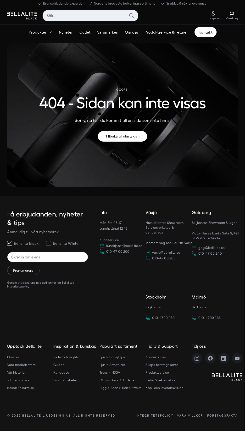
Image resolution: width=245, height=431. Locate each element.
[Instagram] (197, 358)
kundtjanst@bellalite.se (124, 246)
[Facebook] (210, 358)
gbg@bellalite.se (211, 247)
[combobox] (90, 15)
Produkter (37, 32)
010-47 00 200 (118, 251)
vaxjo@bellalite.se (166, 252)
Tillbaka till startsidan (122, 136)
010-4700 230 (163, 318)
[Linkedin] (223, 358)
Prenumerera (23, 270)
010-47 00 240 (210, 253)
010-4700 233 (209, 318)
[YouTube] (237, 358)
